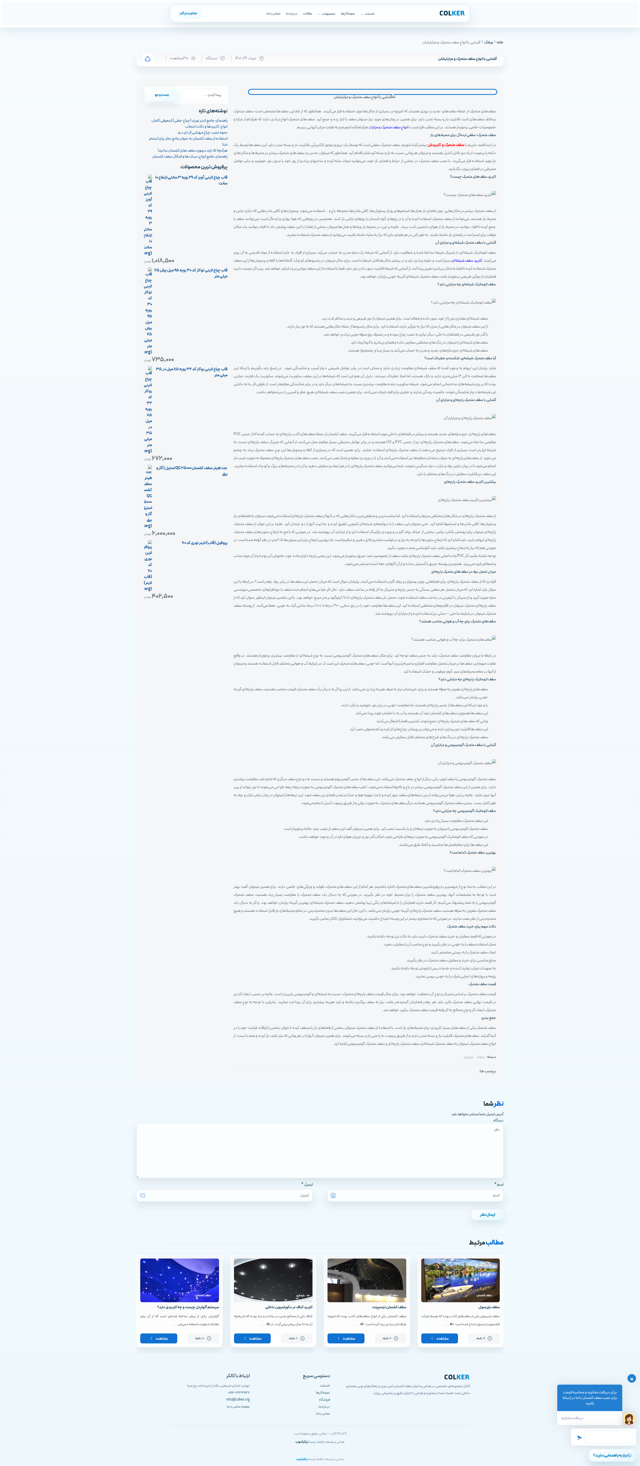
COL (452, 13)
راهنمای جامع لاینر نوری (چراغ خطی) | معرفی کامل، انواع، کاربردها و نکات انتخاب (189, 124)
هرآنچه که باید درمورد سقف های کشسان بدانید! (193, 151)
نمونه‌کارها (348, 13)
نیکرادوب (302, 1442)
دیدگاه (498, 1120)
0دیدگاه (212, 58)
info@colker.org (238, 1399)
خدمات (370, 13)
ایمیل (308, 1185)
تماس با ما (273, 13)
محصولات (328, 13)
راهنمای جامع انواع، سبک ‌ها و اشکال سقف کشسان (190, 157)
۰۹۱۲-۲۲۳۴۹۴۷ (239, 1392)
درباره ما (292, 13)
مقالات (307, 13)
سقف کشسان (484, 1295)
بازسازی (469, 1057)
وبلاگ (488, 42)
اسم (500, 1185)
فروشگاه (324, 1399)
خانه (500, 42)
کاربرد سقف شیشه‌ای (466, 261)
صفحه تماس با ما (238, 1406)
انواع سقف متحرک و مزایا (390, 127)
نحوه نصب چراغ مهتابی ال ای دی (203, 133)
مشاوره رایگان (188, 13)
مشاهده (442, 1338)
